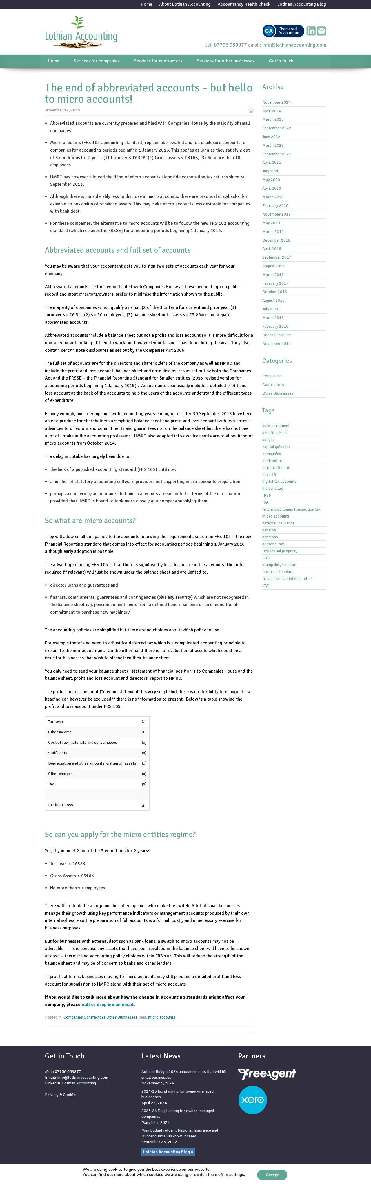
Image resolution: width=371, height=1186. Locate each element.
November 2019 (276, 214)
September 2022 (276, 127)
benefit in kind (274, 432)
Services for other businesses (225, 61)
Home (146, 4)
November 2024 (276, 102)
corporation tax (276, 467)
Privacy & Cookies (61, 1094)
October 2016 (274, 291)
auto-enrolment (276, 425)
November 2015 (276, 343)
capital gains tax (276, 446)
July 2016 (270, 309)
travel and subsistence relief (287, 578)
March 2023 (273, 119)
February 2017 (275, 283)
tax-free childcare (278, 571)
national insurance (278, 523)
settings (236, 1174)
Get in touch (281, 61)
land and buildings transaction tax (291, 509)
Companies (73, 1017)
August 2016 (273, 300)
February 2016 (275, 326)
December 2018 (276, 240)
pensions (270, 536)
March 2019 (273, 231)
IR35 (266, 495)
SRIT (266, 557)
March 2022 (273, 145)
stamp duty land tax (279, 564)
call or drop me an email (108, 1005)
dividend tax (272, 488)
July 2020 (270, 171)
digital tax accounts (279, 481)
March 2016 (273, 317)
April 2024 (271, 110)
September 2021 (276, 153)
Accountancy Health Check (244, 4)
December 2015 (276, 334)
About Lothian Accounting (185, 4)
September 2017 (276, 257)
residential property (279, 550)
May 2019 (271, 222)
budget (268, 439)
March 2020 (273, 197)
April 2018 (271, 248)
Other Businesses (121, 1017)
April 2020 (271, 188)
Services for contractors (158, 61)
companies (271, 453)
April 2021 (271, 162)
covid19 (269, 474)
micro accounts (161, 1017)
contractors (272, 460)
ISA (265, 502)
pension (269, 530)
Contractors (95, 1017)
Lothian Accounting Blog (301, 4)
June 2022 (271, 136)
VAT (265, 585)
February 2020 (275, 205)
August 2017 (273, 265)
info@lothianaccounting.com (294, 45)
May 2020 (271, 179)
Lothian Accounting (79, 1083)
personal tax (273, 543)
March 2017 (273, 274)
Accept (272, 1175)
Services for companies (96, 61)
